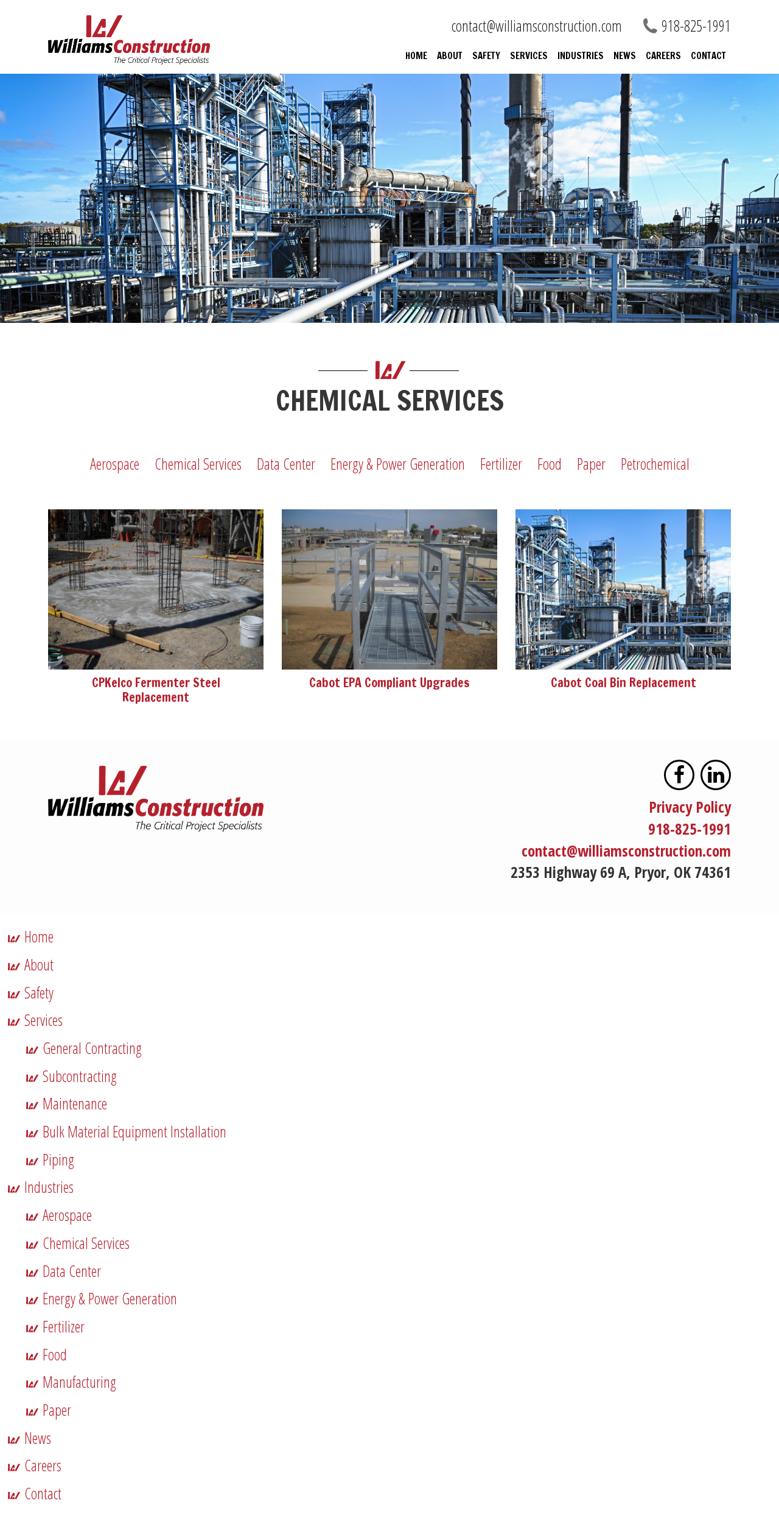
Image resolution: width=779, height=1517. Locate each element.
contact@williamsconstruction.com (537, 25)
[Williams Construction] (156, 40)
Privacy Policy (690, 806)
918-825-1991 (689, 828)
